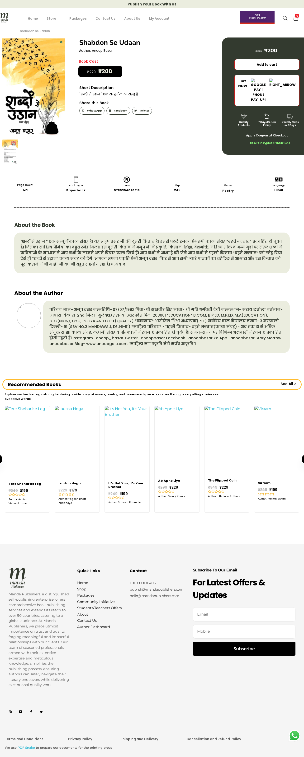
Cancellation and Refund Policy (213, 739)
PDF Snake (26, 747)
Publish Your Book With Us (152, 4)
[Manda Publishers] (9, 18)
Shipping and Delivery (139, 739)
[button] (91, 111)
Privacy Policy (80, 739)
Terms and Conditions (24, 739)
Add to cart (267, 64)
